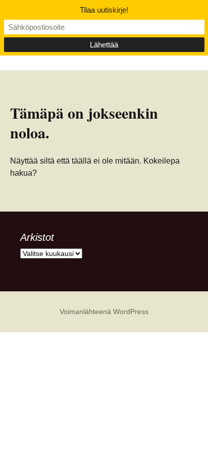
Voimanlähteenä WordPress (104, 311)
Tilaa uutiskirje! (104, 10)
